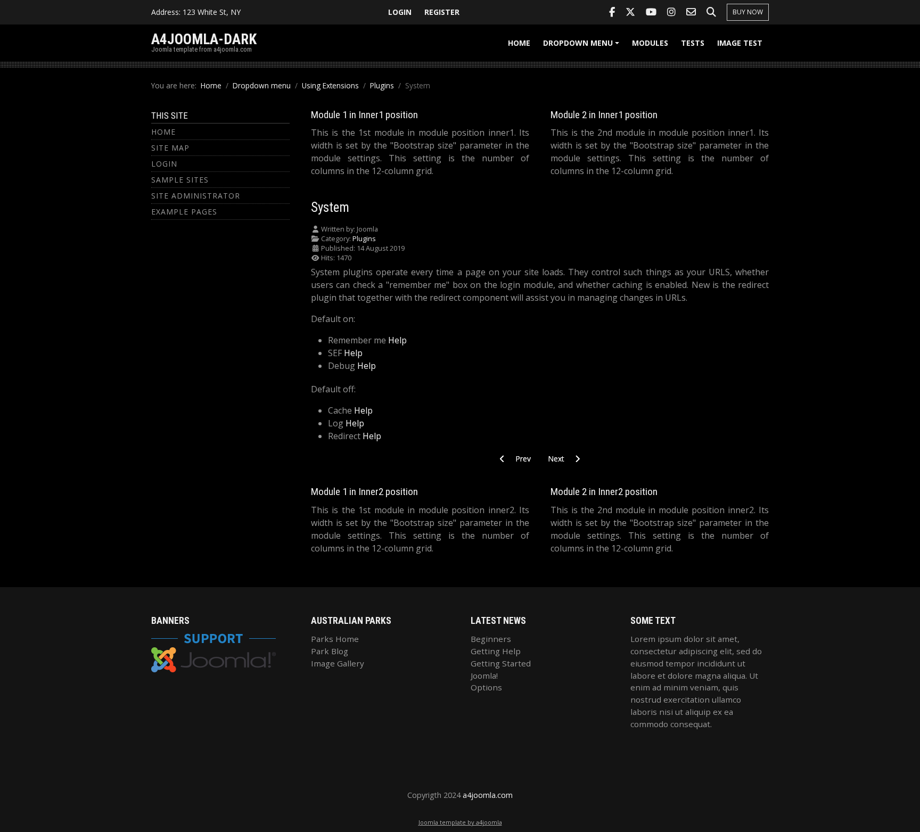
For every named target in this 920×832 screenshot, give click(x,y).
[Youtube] (651, 12)
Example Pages (184, 212)
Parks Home (335, 638)
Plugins (364, 238)
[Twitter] (630, 12)
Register (441, 12)
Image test (739, 43)
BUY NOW (748, 12)
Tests (692, 43)
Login (400, 12)
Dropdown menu (582, 46)
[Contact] (691, 12)
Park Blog (329, 651)
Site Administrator (195, 196)
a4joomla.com (488, 795)
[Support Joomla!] (213, 651)
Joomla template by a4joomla (460, 822)
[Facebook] (612, 12)
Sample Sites (180, 180)
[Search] (711, 12)
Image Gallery (337, 663)
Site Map (170, 148)
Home (519, 43)
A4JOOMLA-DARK (204, 39)
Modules (650, 43)
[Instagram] (671, 12)
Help (397, 340)
